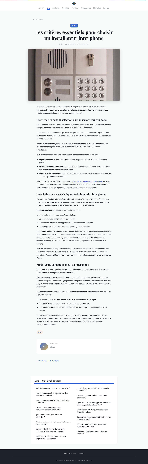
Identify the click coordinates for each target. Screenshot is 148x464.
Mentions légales (70, 453)
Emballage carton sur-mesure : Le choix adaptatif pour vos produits (51, 437)
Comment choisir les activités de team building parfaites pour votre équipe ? (50, 430)
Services (106, 8)
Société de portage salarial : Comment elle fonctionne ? (93, 389)
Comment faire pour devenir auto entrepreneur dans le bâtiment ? (48, 408)
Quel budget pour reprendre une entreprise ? (53, 388)
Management (86, 8)
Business (56, 8)
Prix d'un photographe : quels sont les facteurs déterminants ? (53, 423)
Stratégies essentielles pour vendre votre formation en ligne (92, 411)
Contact (81, 453)
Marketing (97, 8)
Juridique (75, 8)
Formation (65, 8)
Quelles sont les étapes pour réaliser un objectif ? (92, 432)
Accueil (41, 8)
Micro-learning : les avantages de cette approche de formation (91, 425)
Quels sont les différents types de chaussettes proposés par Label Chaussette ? (94, 403)
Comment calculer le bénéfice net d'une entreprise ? (92, 396)
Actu (48, 8)
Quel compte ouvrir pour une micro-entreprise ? (49, 416)
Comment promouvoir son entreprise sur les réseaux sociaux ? (94, 418)
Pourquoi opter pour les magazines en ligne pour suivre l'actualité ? (52, 394)
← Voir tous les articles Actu (48, 361)
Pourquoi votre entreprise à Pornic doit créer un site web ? (53, 401)
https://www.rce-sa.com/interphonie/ (87, 181)
